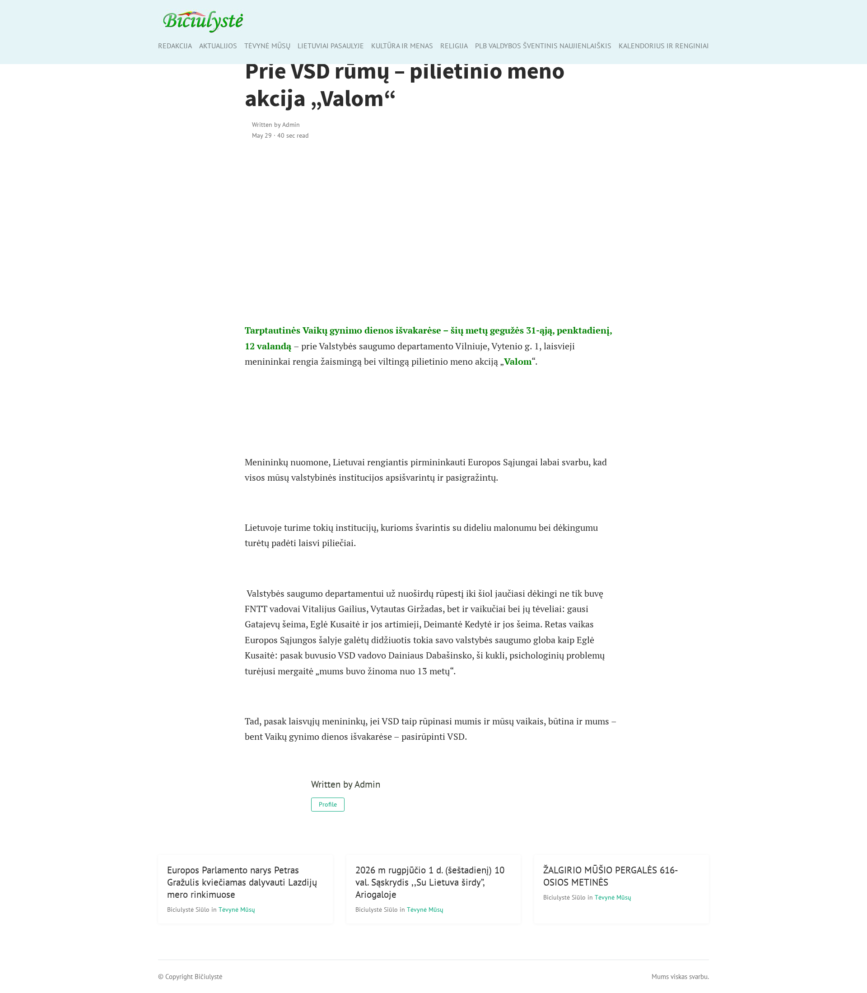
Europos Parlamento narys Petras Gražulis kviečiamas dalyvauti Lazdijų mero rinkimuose (242, 882)
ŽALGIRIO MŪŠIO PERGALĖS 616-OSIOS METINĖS (610, 876)
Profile (328, 804)
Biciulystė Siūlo (189, 909)
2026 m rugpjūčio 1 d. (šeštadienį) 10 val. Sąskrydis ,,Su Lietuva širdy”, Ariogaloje (429, 882)
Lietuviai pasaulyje (331, 45)
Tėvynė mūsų (267, 45)
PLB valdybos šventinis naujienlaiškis (543, 45)
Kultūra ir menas (402, 45)
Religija (454, 45)
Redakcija (175, 45)
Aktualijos (218, 45)
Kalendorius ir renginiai (664, 45)
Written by (276, 124)
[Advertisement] (434, 225)
